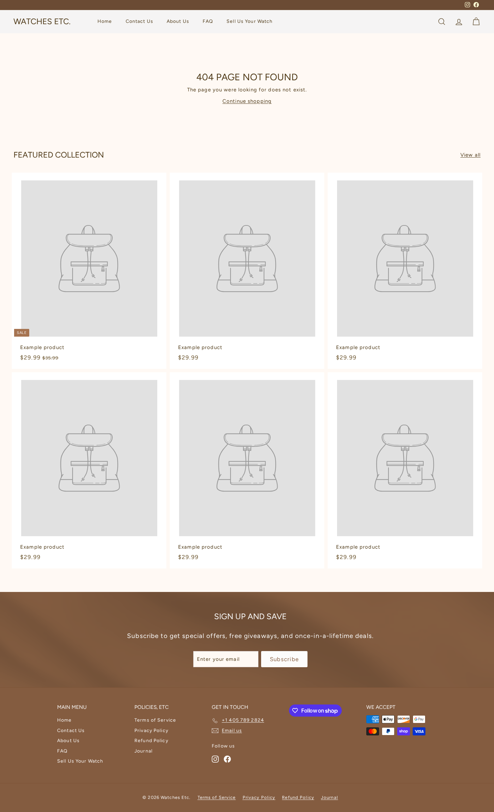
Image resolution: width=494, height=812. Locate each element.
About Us (178, 22)
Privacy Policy (151, 730)
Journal (143, 751)
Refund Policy (151, 740)
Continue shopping (247, 101)
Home (104, 22)
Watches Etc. (42, 22)
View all (470, 155)
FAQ (208, 22)
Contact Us (139, 22)
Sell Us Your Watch (250, 22)
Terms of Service (155, 720)
